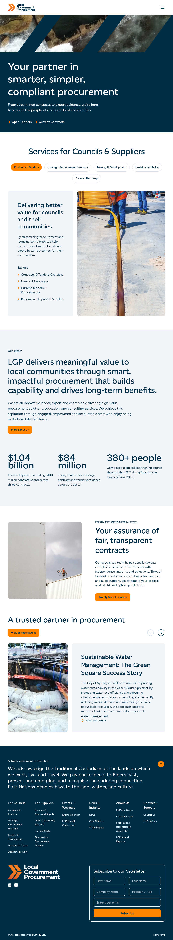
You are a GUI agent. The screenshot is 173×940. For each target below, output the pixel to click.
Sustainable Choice (147, 167)
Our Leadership (124, 816)
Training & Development (111, 167)
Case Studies (96, 821)
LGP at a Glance (124, 810)
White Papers (96, 827)
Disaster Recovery (87, 178)
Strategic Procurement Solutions (68, 167)
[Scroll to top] (161, 764)
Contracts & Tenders (26, 167)
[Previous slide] (150, 633)
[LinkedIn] (10, 885)
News (92, 814)
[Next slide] (161, 633)
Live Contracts (42, 831)
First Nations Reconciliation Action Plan (123, 826)
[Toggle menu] (162, 7)
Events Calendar (71, 814)
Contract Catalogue (34, 281)
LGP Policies (150, 821)
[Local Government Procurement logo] (34, 872)
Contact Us (149, 814)
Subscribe (127, 913)
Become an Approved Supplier (42, 299)
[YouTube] (16, 885)
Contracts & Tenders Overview (42, 274)
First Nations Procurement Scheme (42, 841)
